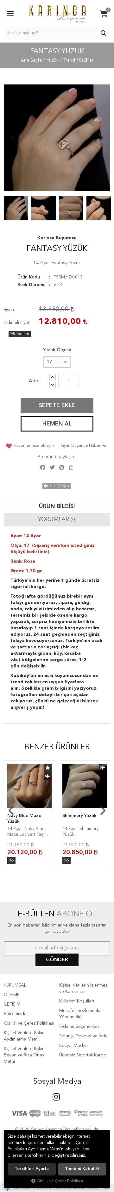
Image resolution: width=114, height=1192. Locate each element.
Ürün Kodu (28, 277)
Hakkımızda (15, 1014)
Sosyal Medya (73, 1045)
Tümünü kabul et (82, 1169)
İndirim (23, 334)
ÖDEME (12, 995)
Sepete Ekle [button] (57, 405)
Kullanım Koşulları (76, 1001)
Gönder (57, 959)
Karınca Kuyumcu (57, 238)
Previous (13, 137)
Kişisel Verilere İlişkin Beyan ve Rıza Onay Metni (24, 1055)
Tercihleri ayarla (32, 1169)
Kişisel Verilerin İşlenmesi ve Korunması (84, 988)
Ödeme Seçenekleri (79, 1026)
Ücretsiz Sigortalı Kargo (82, 1055)
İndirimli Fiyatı (17, 322)
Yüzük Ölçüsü (57, 350)
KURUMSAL (15, 985)
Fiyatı (9, 310)
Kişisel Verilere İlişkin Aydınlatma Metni (24, 1036)
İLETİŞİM (12, 1004)
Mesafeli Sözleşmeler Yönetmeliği (80, 1013)
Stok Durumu (31, 285)
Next (100, 137)
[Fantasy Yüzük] (57, 137)
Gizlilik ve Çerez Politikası (29, 1023)
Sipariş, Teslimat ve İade (83, 1036)
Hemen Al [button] (57, 424)
